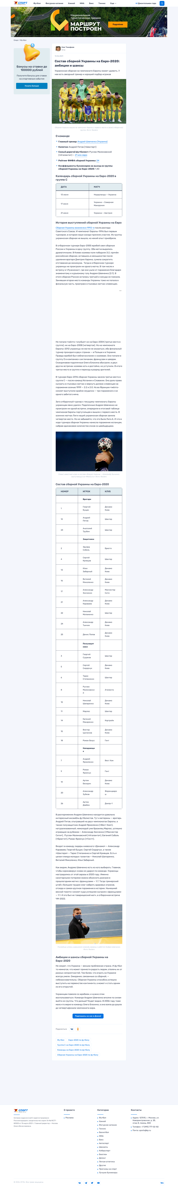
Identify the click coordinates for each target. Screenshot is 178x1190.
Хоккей (71, 3)
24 (98, 160)
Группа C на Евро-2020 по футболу (73, 1045)
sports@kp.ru (145, 1130)
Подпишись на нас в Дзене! (88, 1016)
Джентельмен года (147, 3)
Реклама (70, 1118)
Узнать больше (32, 86)
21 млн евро (81, 155)
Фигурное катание (54, 3)
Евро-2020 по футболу (78, 1040)
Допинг (102, 1158)
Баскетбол (104, 1132)
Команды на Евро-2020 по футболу (73, 1050)
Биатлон (103, 1154)
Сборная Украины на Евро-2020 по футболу (77, 1055)
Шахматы (103, 1147)
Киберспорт (104, 1150)
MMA (82, 3)
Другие (102, 1165)
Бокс (91, 3)
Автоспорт (104, 1143)
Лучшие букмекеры (108, 1172)
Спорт (16, 40)
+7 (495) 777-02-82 (150, 1127)
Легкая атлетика (107, 1161)
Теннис (101, 3)
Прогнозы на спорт (108, 1169)
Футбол (37, 3)
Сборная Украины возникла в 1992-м (75, 227)
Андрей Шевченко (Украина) (92, 141)
